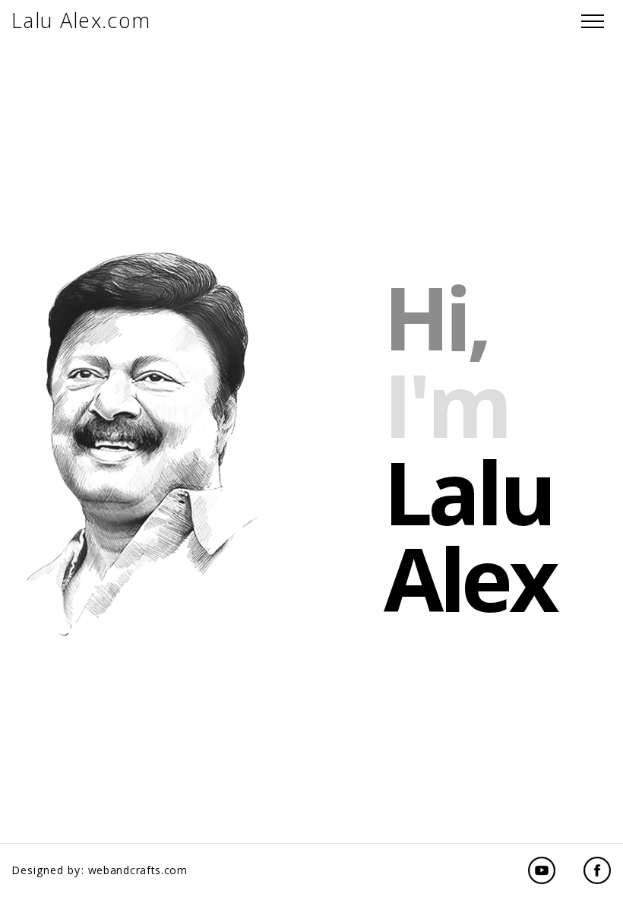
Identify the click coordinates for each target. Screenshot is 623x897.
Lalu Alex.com (81, 20)
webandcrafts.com (138, 870)
